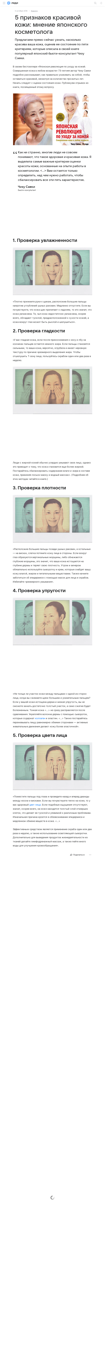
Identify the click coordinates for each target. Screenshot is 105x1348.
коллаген (40, 718)
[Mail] (8, 3)
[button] (52, 119)
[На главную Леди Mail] (14, 3)
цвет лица (35, 804)
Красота (34, 11)
